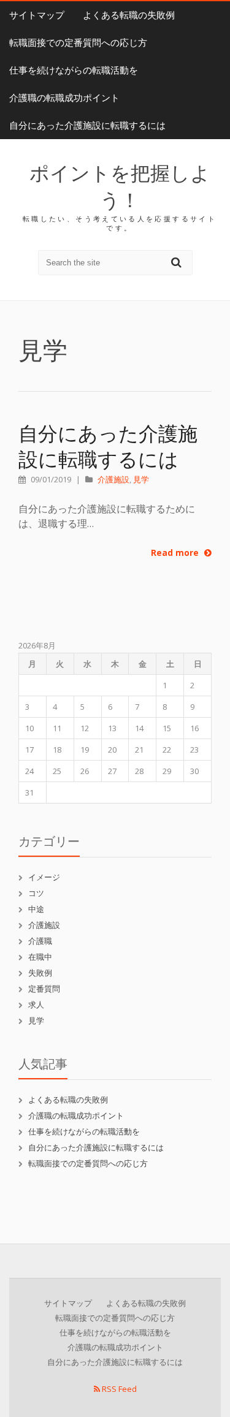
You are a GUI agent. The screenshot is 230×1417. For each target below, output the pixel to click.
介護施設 (113, 479)
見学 (141, 479)
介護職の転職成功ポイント (64, 98)
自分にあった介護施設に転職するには (87, 125)
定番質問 (44, 988)
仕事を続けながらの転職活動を (73, 70)
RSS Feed (118, 1388)
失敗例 (40, 972)
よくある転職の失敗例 (129, 15)
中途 (36, 908)
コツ (36, 892)
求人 (36, 1004)
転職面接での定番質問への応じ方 (78, 42)
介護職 (40, 940)
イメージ (44, 877)
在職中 (40, 956)
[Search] (178, 262)
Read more (176, 552)
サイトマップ (36, 15)
